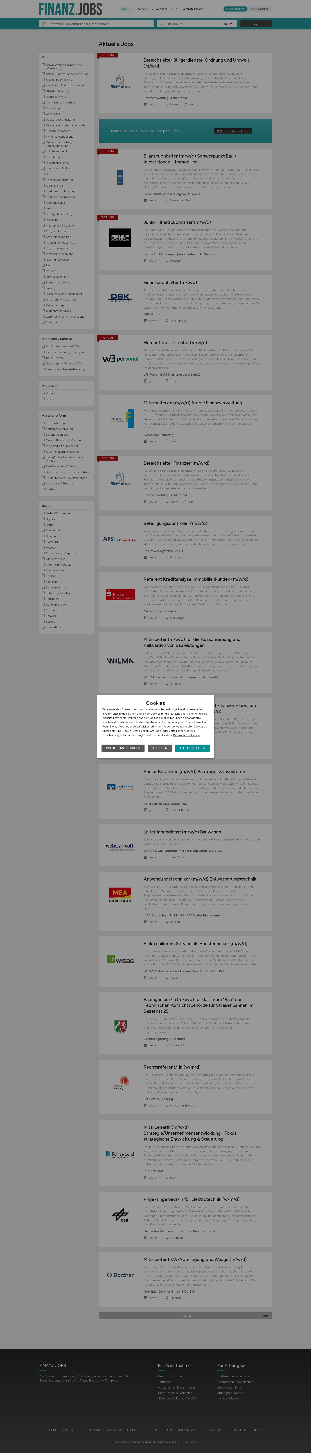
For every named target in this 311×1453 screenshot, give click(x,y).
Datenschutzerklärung (186, 735)
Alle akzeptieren (192, 748)
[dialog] (155, 726)
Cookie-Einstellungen (123, 748)
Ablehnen (160, 748)
